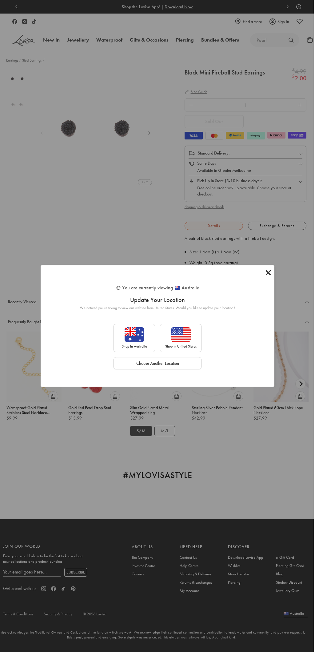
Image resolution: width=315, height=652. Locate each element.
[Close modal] (268, 272)
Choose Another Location (157, 363)
